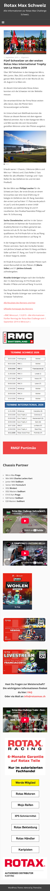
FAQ (29, 692)
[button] (4, 164)
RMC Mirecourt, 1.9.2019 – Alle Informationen (24, 315)
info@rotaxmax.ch (34, 696)
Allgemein (25, 57)
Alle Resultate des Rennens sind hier (19, 302)
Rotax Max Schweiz (25, 5)
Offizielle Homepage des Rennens (18, 309)
